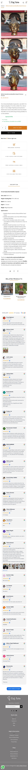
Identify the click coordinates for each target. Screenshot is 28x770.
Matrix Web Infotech (22, 765)
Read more (5, 570)
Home (2, 5)
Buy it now (11, 132)
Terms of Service (14, 739)
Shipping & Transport (14, 735)
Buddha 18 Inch (7, 296)
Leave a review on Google (14, 688)
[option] (7, 292)
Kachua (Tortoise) (14, 753)
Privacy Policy (14, 741)
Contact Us (14, 721)
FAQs (14, 723)
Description (14, 184)
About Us (14, 718)
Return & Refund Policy (14, 737)
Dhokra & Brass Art (14, 751)
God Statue (14, 758)
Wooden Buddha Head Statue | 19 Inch (21, 297)
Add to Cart (17, 127)
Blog (14, 725)
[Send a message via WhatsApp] (3, 767)
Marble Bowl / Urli (14, 756)
